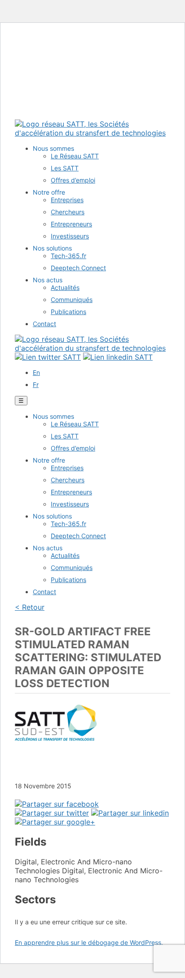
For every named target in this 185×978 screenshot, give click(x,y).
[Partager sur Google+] (55, 821)
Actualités (65, 287)
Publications (68, 311)
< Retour (29, 607)
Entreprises (67, 200)
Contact (44, 323)
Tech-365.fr (68, 255)
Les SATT (65, 168)
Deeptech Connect (78, 268)
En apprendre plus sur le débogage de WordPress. (89, 942)
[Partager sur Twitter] (52, 812)
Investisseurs (70, 236)
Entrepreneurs (71, 224)
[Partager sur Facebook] (57, 803)
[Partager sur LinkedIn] (130, 812)
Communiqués (71, 299)
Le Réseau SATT (75, 156)
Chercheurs (67, 212)
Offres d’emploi (73, 180)
